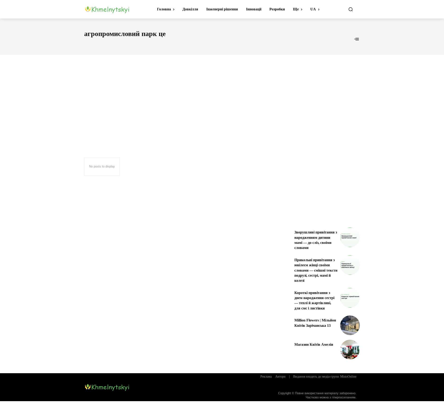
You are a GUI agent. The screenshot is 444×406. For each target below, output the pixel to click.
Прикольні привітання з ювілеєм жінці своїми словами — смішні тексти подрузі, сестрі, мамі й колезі (315, 270)
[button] (350, 9)
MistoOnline (348, 376)
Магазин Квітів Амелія (313, 344)
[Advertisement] (222, 97)
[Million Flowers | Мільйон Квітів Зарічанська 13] (350, 325)
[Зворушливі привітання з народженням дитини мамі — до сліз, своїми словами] (350, 237)
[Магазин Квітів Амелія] (350, 349)
